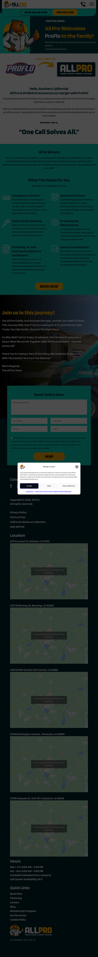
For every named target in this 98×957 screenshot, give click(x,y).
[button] (77, 467)
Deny (49, 486)
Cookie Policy (30, 491)
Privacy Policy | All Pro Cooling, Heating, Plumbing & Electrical (53, 491)
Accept (29, 486)
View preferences (68, 486)
